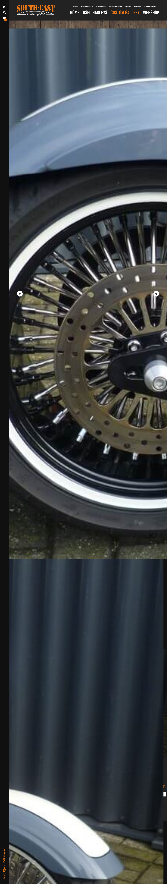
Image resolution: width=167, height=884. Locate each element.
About (75, 7)
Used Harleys (95, 12)
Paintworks (101, 7)
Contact (137, 7)
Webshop (151, 12)
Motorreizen (87, 7)
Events (128, 7)
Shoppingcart (150, 7)
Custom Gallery (125, 12)
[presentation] (20, 294)
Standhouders (115, 7)
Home (75, 12)
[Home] (36, 10)
